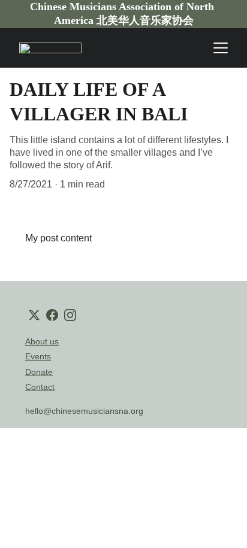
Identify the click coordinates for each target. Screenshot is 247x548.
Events (38, 356)
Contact (40, 387)
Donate (39, 372)
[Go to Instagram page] (70, 315)
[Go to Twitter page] (34, 315)
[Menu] (220, 48)
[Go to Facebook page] (52, 315)
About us (42, 341)
